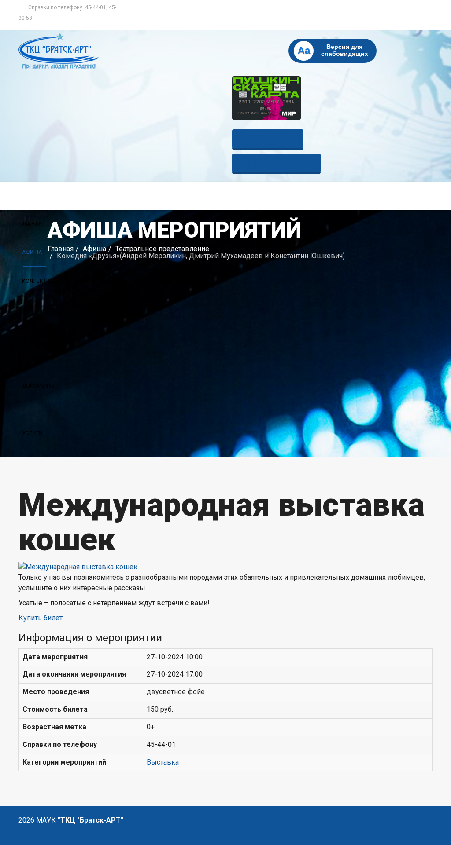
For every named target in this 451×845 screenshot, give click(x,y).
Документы (38, 386)
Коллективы (40, 281)
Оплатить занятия (276, 163)
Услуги (32, 433)
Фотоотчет (38, 357)
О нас (30, 329)
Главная (30, 224)
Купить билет (267, 138)
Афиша (32, 252)
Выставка (163, 762)
